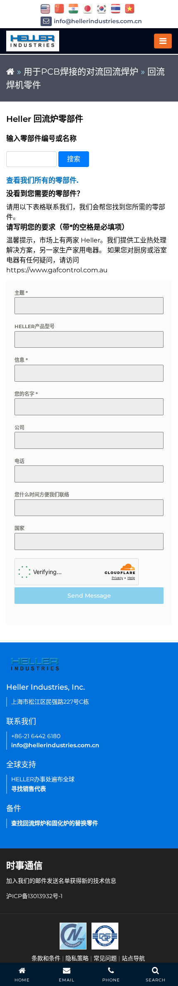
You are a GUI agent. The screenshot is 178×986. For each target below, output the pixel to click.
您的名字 (26, 394)
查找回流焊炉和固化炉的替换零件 (54, 823)
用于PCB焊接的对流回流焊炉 (81, 71)
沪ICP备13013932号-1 (34, 896)
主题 (21, 293)
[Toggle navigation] (163, 41)
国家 (19, 528)
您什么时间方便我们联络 (41, 495)
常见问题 (105, 958)
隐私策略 (77, 958)
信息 (21, 360)
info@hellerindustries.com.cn (98, 21)
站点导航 (133, 958)
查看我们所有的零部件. (42, 180)
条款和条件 (45, 958)
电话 (19, 461)
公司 (19, 427)
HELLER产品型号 (34, 326)
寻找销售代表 (28, 788)
